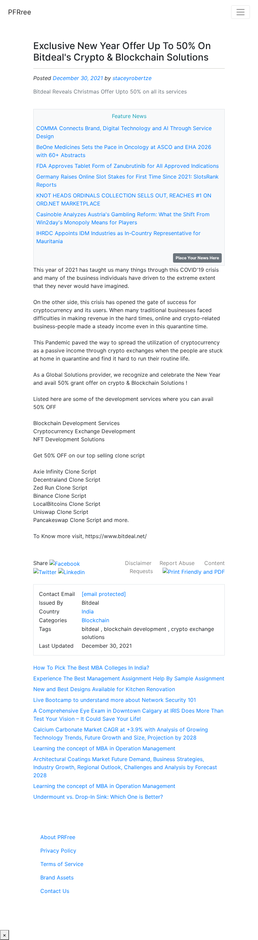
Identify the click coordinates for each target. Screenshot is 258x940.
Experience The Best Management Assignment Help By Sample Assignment (128, 678)
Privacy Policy (58, 850)
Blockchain (95, 620)
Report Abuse (177, 563)
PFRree (19, 12)
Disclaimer (138, 563)
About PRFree (57, 837)
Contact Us (54, 891)
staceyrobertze (132, 78)
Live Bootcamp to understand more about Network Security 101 (114, 700)
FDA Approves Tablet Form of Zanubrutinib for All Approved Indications (127, 165)
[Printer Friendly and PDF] (194, 571)
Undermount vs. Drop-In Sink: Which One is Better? (98, 796)
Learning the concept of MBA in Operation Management (104, 748)
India (88, 611)
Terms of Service (61, 864)
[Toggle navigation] (240, 12)
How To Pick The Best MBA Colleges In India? (91, 667)
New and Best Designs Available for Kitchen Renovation (104, 689)
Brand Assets (57, 877)
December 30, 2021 (78, 78)
